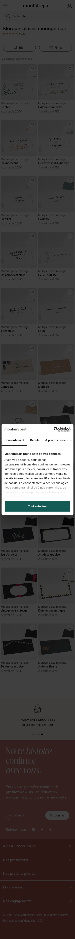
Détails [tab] (34, 440)
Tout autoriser (37, 506)
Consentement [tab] (14, 440)
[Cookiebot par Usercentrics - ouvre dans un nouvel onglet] (54, 429)
